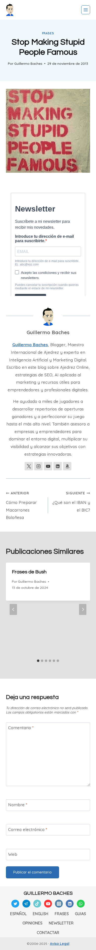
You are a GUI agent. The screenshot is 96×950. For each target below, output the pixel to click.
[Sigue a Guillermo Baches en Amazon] (67, 466)
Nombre (17, 804)
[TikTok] (37, 903)
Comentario (21, 727)
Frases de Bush (29, 571)
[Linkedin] (69, 903)
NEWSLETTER (61, 923)
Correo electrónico (27, 829)
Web (12, 854)
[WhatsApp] (81, 903)
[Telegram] (26, 903)
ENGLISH (40, 913)
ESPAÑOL (18, 913)
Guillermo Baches (28, 63)
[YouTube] (48, 903)
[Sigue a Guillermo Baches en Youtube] (48, 466)
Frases (48, 33)
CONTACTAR (48, 932)
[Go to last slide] (13, 609)
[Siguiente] (82, 609)
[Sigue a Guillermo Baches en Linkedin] (57, 466)
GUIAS (80, 913)
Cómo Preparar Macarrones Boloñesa (21, 505)
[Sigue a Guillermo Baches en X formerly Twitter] (29, 466)
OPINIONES (32, 923)
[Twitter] (15, 903)
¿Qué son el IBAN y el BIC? (71, 502)
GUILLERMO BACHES (48, 893)
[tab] (38, 661)
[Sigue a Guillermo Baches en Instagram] (38, 466)
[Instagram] (59, 903)
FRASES (62, 913)
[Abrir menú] (85, 9)
